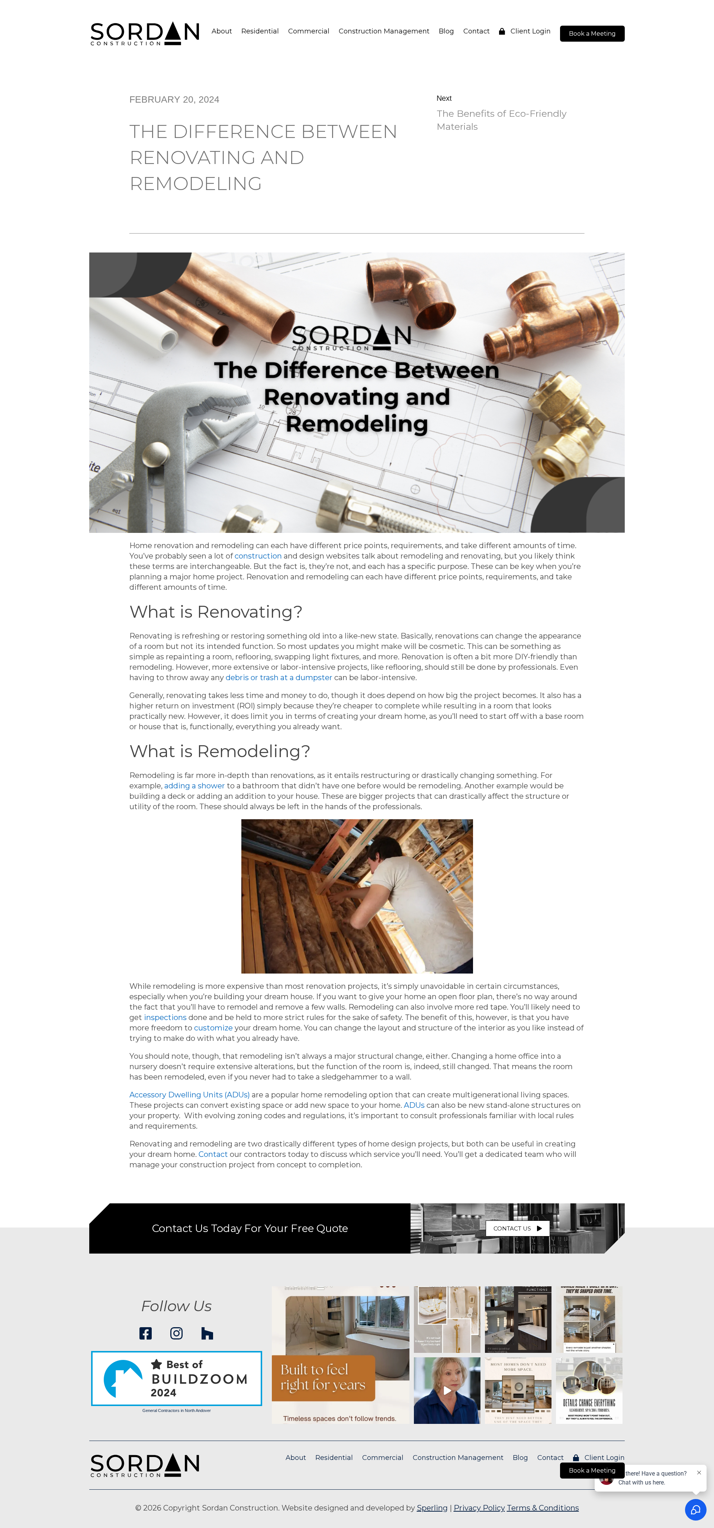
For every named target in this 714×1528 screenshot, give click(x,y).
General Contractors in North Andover (176, 1410)
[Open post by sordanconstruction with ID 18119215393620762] (518, 1319)
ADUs (414, 1105)
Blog (446, 31)
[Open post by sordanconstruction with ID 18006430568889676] (340, 1355)
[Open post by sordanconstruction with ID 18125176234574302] (518, 1390)
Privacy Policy (479, 1507)
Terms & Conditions (543, 1507)
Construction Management (384, 31)
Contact (476, 31)
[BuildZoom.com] (176, 1378)
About (222, 31)
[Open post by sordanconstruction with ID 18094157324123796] (589, 1390)
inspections (165, 1017)
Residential (260, 31)
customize (213, 1027)
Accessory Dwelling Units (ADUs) (189, 1094)
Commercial (308, 31)
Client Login (530, 31)
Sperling (432, 1507)
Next (444, 98)
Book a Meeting (592, 33)
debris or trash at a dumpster (279, 677)
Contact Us (512, 1228)
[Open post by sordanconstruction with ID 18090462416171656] (447, 1390)
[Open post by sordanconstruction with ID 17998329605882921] (589, 1319)
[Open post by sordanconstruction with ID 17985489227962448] (447, 1319)
